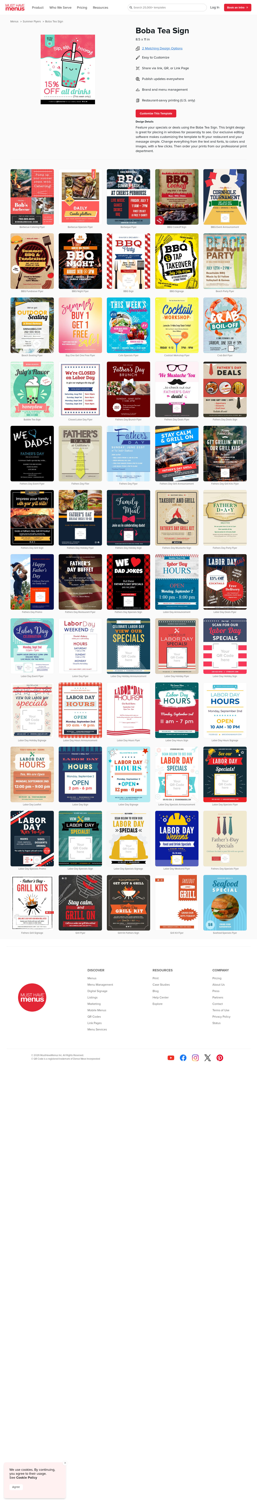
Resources (100, 7)
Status (216, 1023)
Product (37, 7)
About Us (218, 984)
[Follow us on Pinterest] (220, 1058)
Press (215, 991)
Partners (217, 997)
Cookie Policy (26, 1477)
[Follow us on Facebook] (183, 1058)
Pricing (82, 7)
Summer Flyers (32, 21)
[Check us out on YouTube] (171, 1058)
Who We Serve (60, 7)
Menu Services (97, 1029)
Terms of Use (220, 1010)
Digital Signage (97, 991)
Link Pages (94, 1023)
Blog (156, 991)
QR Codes (94, 1016)
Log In (214, 7)
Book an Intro (236, 7)
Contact (217, 1003)
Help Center (161, 997)
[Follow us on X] (207, 1058)
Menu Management (100, 984)
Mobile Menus (96, 1010)
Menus (14, 21)
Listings (92, 997)
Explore (158, 1003)
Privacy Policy (221, 1016)
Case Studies (161, 984)
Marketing (94, 1003)
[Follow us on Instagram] (195, 1058)
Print (156, 978)
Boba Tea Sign (54, 21)
